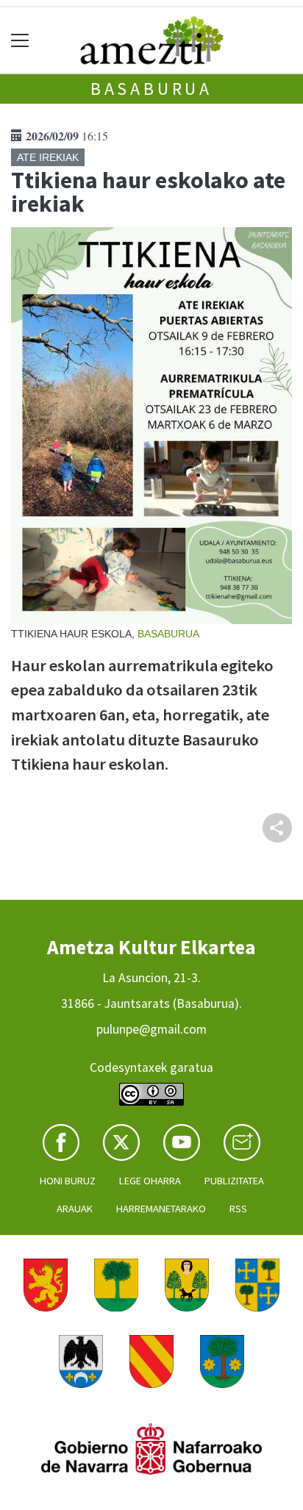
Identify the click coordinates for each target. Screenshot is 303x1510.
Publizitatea (234, 1180)
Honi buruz (68, 1180)
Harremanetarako (161, 1208)
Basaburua (151, 88)
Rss (238, 1208)
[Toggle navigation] (20, 40)
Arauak (75, 1208)
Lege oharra (150, 1180)
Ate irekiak (48, 157)
